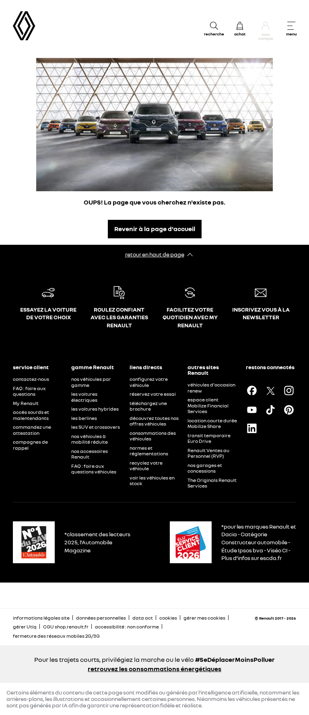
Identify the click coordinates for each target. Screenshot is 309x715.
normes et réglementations (149, 451)
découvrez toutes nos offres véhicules (154, 421)
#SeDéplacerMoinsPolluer (235, 659)
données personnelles (101, 618)
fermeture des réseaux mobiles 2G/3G (56, 636)
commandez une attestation (32, 430)
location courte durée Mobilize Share (212, 423)
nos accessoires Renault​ (89, 454)
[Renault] (24, 26)
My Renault (26, 403)
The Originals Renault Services (212, 483)
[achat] (240, 26)
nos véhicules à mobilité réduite (89, 439)
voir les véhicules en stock (152, 481)
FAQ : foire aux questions (29, 391)
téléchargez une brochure (148, 406)
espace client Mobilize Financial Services (208, 405)
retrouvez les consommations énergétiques (154, 669)
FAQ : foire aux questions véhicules (93, 469)
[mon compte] (265, 26)
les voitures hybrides (95, 409)
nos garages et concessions (204, 468)
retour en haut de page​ (154, 254)
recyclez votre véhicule (146, 466)
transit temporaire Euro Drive (209, 438)
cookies (168, 618)
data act (142, 618)
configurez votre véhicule (149, 382)
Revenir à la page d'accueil (154, 229)
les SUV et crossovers (95, 427)
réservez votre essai (153, 394)
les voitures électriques (84, 397)
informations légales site (41, 618)
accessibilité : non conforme (127, 627)
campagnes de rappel (30, 445)
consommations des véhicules (153, 436)
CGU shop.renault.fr (66, 627)
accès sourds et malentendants (31, 415)
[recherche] (214, 26)
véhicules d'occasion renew (211, 388)
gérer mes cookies (204, 618)
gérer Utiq (25, 627)
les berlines (84, 418)
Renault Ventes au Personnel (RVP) (208, 453)
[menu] (291, 26)
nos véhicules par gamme (91, 382)
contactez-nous (31, 379)
